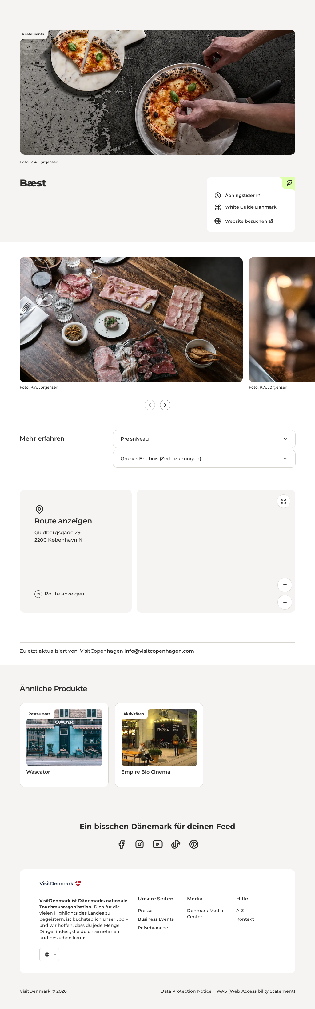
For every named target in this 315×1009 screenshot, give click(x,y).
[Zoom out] (284, 602)
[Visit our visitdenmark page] (157, 844)
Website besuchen (246, 221)
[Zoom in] (284, 585)
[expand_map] (283, 501)
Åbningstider (240, 195)
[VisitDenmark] (60, 883)
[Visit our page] (139, 844)
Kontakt (245, 919)
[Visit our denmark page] (121, 844)
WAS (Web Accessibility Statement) (256, 991)
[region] (216, 551)
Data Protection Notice (186, 991)
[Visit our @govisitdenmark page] (175, 844)
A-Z (240, 910)
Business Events (156, 919)
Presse (145, 910)
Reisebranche (153, 928)
